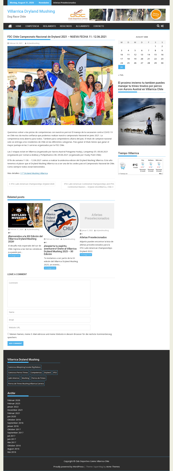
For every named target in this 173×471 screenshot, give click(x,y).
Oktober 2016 (14, 445)
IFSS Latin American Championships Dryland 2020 (32, 184)
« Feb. (121, 75)
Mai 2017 (11, 442)
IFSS (55, 372)
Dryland (47, 372)
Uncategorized (14, 256)
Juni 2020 (11, 416)
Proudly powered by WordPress (68, 466)
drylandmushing (33, 43)
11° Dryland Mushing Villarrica (34, 173)
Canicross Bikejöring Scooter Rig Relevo (24, 367)
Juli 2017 (11, 435)
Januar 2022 (13, 406)
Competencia (32, 26)
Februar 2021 (13, 413)
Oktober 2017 (14, 429)
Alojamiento (82, 26)
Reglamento (49, 26)
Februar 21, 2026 (16, 229)
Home (18, 26)
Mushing (25, 378)
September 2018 (15, 422)
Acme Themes (113, 466)
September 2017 (15, 432)
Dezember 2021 (15, 410)
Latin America (13, 378)
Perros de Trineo (38, 378)
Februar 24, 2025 (52, 239)
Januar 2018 (13, 426)
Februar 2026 (13, 400)
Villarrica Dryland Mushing (31, 11)
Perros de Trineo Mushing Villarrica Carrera (26, 383)
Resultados (66, 26)
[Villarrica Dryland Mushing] (10, 25)
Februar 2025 (13, 403)
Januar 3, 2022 (87, 230)
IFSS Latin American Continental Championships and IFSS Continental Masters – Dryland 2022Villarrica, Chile (89, 185)
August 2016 (13, 448)
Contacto (99, 26)
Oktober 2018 (14, 419)
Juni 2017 (11, 439)
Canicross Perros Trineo (18, 372)
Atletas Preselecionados (64, 2)
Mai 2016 (11, 452)
